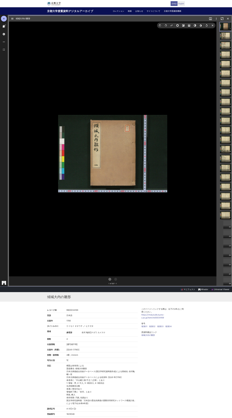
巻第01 (144, 326)
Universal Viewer (221, 289)
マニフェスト (189, 289)
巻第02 (152, 326)
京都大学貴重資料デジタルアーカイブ (70, 11)
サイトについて (153, 11)
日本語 (174, 4)
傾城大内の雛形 (148, 335)
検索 (130, 11)
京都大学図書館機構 (172, 11)
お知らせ (139, 11)
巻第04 (168, 326)
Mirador (204, 289)
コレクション (118, 11)
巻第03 (160, 326)
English (181, 4)
